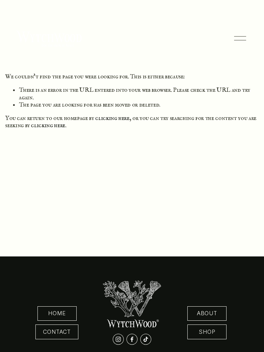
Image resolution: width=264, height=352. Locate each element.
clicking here (112, 118)
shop (207, 332)
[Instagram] (118, 339)
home (57, 313)
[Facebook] (132, 339)
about (207, 313)
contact (57, 332)
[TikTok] (145, 339)
